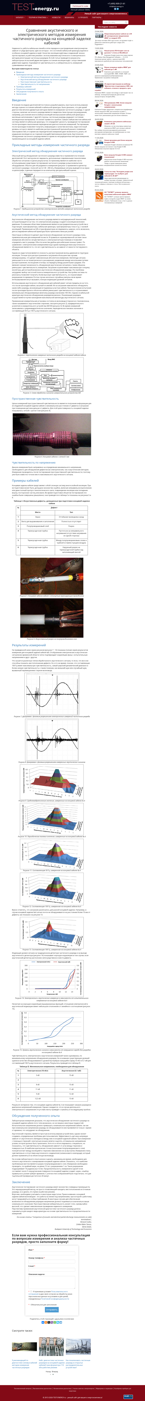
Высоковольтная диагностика (42, 1388)
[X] (49, 1322)
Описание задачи (36, 1274)
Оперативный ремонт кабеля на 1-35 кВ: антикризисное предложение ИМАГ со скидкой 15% (118, 36)
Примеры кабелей (23, 87)
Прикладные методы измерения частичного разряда (38, 74)
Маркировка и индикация (104, 1388)
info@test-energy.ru (116, 6)
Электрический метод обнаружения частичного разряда (44, 77)
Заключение (21, 94)
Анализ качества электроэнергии (83, 1388)
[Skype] (57, 1322)
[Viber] (52, 1322)
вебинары (69, 17)
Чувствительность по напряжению (35, 84)
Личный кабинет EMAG (80, 10)
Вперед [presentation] (55, 1371)
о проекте (83, 17)
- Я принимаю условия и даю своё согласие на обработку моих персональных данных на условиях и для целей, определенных (50, 1295)
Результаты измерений (26, 89)
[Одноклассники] (46, 1322)
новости (56, 17)
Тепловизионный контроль (22, 1388)
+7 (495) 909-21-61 (116, 3)
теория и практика (38, 17)
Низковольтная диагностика (62, 1388)
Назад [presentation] (48, 1371)
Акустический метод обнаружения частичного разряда (43, 79)
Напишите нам (80, 6)
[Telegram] (60, 1322)
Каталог (19, 17)
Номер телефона (36, 1258)
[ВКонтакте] (43, 1322)
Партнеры (96, 17)
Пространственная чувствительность (36, 82)
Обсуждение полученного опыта (30, 91)
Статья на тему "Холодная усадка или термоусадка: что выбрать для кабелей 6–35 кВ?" (118, 174)
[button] (50, 1374)
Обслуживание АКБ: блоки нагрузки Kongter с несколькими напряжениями (118, 105)
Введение (20, 72)
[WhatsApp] (54, 1322)
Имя (31, 1250)
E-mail (31, 1266)
